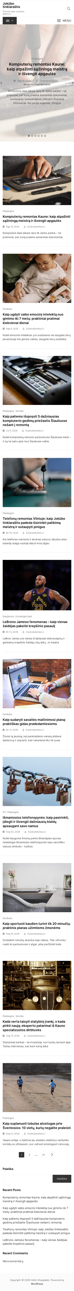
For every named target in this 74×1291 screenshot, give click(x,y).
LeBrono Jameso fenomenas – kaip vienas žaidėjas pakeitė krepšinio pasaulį (35, 1241)
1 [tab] (29, 136)
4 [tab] (39, 136)
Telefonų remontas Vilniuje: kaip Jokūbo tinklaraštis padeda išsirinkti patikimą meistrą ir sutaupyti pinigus (34, 523)
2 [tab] (32, 136)
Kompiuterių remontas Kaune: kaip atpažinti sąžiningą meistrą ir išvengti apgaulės (37, 69)
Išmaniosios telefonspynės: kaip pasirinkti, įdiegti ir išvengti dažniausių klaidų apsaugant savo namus (36, 822)
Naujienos (8, 616)
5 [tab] (42, 136)
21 (44, 1154)
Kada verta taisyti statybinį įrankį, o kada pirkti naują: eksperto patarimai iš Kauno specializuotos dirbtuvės (34, 1026)
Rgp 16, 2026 (24, 80)
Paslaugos (37, 58)
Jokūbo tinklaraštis (11, 5)
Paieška (8, 1169)
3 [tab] (35, 136)
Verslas (19, 410)
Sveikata (7, 308)
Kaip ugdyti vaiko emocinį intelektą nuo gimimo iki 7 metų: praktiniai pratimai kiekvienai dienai (33, 318)
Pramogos (8, 1118)
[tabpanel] (37, 82)
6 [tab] (45, 136)
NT (4, 812)
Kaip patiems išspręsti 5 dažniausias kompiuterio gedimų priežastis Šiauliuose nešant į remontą (35, 420)
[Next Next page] (52, 1154)
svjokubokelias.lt (48, 80)
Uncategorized (23, 616)
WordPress (37, 1283)
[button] (64, 20)
